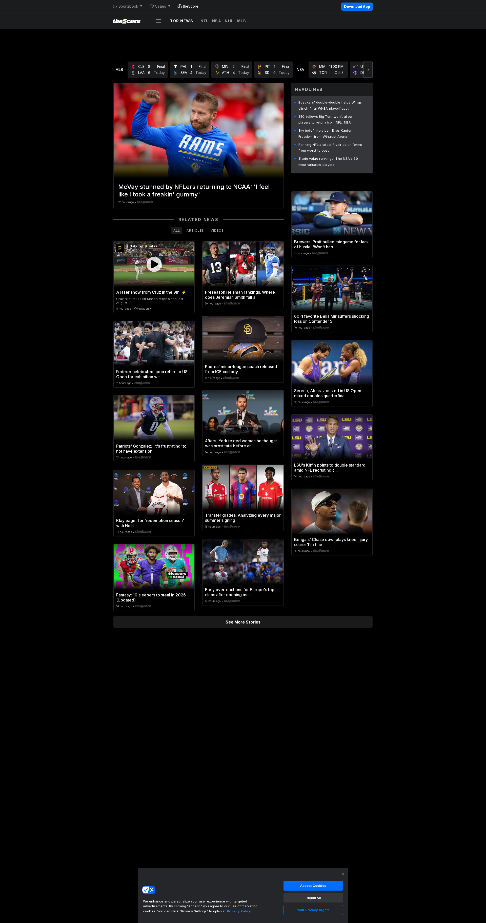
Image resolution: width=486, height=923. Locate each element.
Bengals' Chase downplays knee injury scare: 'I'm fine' (331, 542)
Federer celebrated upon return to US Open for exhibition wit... (152, 374)
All (176, 230)
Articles (195, 230)
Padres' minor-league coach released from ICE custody (241, 369)
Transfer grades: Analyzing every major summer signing (243, 518)
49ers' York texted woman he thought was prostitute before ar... (241, 443)
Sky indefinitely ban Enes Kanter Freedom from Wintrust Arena (325, 133)
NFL (204, 21)
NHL (229, 21)
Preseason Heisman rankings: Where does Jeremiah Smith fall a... (240, 295)
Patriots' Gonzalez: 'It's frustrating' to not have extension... (151, 449)
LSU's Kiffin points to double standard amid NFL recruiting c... (330, 468)
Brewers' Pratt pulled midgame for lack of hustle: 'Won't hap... (331, 244)
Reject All (313, 898)
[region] (243, 895)
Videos (217, 230)
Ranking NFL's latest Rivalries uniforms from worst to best (330, 148)
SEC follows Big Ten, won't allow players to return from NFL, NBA (325, 119)
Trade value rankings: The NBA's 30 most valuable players (328, 161)
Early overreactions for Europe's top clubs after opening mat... (239, 592)
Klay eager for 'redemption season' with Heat (150, 523)
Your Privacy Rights (313, 910)
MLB (241, 21)
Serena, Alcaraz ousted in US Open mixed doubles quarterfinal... (327, 393)
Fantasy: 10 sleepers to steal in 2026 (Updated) (151, 597)
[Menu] (158, 21)
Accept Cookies (313, 886)
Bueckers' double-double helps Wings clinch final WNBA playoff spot (330, 105)
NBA (216, 21)
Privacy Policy (239, 911)
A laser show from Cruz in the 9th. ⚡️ (151, 292)
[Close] (343, 873)
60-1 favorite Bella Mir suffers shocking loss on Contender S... (331, 319)
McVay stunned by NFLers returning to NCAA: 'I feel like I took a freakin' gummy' (194, 190)
